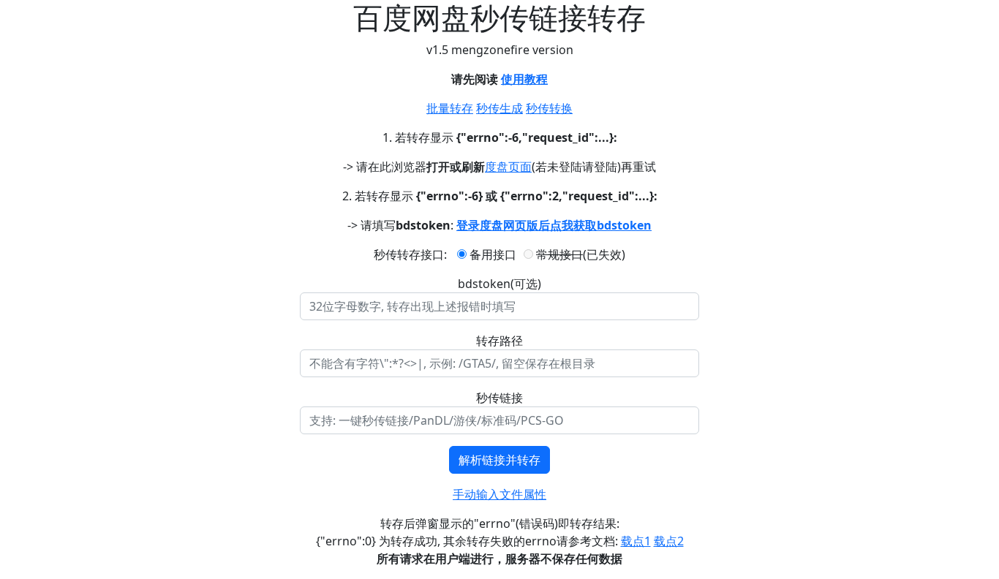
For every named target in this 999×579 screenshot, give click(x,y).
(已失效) (580, 254)
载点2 (669, 541)
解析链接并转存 (499, 460)
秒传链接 (499, 398)
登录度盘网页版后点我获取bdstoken (554, 225)
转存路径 (499, 341)
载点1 (636, 541)
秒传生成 (499, 108)
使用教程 (524, 79)
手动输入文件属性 (499, 494)
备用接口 (491, 254)
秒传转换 (549, 108)
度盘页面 (508, 167)
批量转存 (449, 108)
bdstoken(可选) (499, 284)
